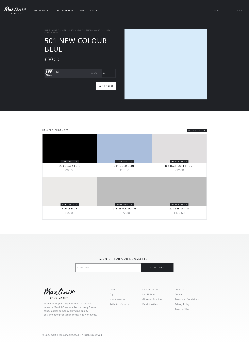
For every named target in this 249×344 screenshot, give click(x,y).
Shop (54, 30)
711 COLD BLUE (124, 166)
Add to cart (106, 86)
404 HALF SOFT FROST (179, 166)
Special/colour (92, 30)
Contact (95, 10)
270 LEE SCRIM (179, 208)
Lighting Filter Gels (70, 30)
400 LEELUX (69, 208)
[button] (70, 161)
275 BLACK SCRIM (124, 208)
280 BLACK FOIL (69, 166)
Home (47, 30)
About (83, 10)
